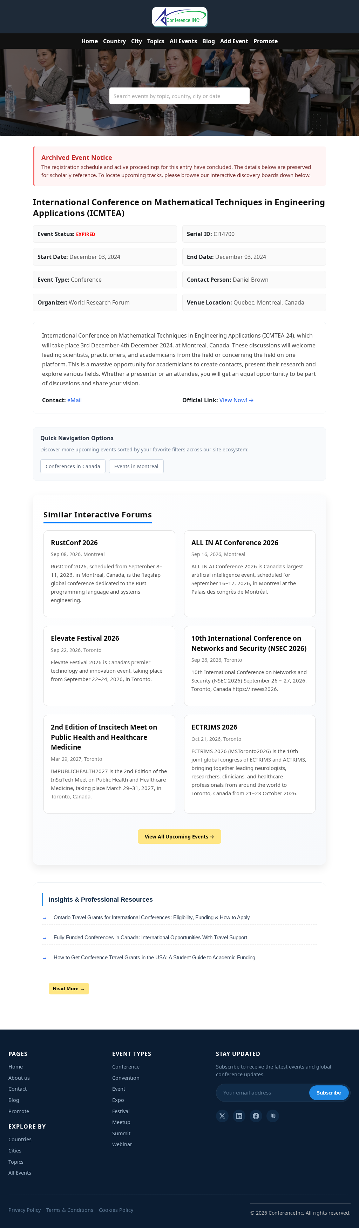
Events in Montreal (136, 466)
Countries (20, 1139)
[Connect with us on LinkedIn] (239, 1116)
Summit (121, 1133)
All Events (183, 41)
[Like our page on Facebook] (256, 1116)
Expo (118, 1100)
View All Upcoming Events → (179, 836)
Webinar (122, 1144)
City (136, 41)
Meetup (121, 1122)
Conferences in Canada (73, 466)
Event (118, 1088)
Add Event (234, 41)
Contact (17, 1088)
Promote (265, 41)
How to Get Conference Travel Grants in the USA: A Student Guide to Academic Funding (154, 957)
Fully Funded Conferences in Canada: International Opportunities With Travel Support (150, 937)
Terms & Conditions (69, 1210)
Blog (208, 41)
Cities (14, 1150)
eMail (74, 400)
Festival (121, 1111)
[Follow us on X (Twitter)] (222, 1116)
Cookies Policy (116, 1210)
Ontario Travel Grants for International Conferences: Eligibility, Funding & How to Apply (152, 917)
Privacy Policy (24, 1210)
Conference (126, 1066)
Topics (155, 41)
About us (19, 1077)
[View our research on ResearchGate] (272, 1116)
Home (89, 41)
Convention (126, 1077)
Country (114, 41)
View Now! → (236, 400)
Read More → (69, 988)
